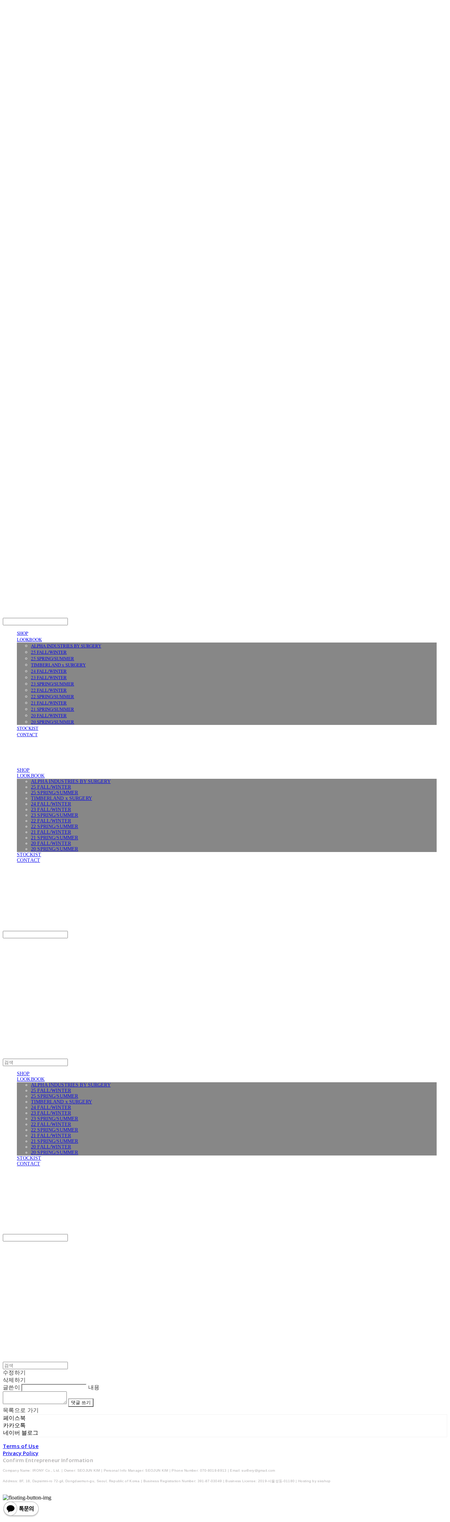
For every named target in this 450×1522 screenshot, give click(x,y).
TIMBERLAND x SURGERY (58, 665)
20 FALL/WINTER (49, 715)
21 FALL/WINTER (49, 703)
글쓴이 (11, 1387)
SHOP (22, 633)
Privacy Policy (20, 1453)
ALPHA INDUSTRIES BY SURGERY (66, 646)
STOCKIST (27, 728)
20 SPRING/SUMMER (52, 722)
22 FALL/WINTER (49, 690)
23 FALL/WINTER (49, 677)
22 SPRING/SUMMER (52, 696)
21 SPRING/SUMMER (52, 709)
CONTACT (27, 734)
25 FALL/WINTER (49, 652)
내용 (94, 1387)
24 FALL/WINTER (49, 671)
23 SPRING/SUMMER (52, 684)
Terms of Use (21, 1445)
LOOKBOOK (29, 639)
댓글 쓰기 (81, 1402)
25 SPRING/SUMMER (52, 658)
